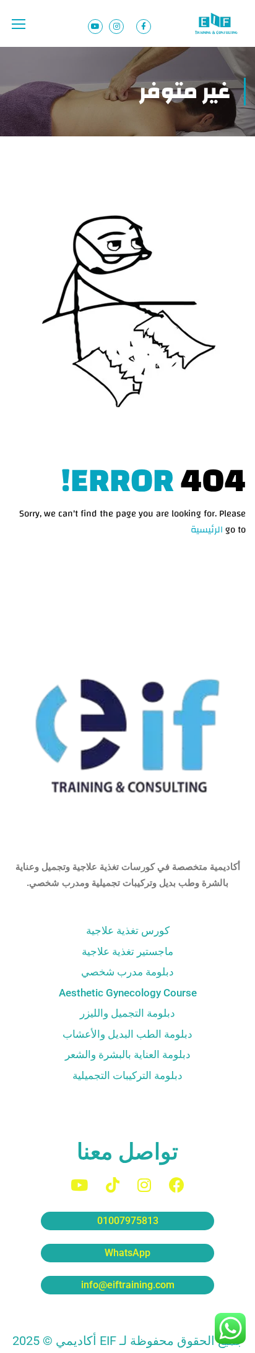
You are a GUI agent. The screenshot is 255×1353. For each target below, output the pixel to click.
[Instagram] (144, 1185)
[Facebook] (176, 1185)
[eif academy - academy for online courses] (217, 23)
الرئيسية (207, 529)
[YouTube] (79, 1185)
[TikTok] (112, 1185)
